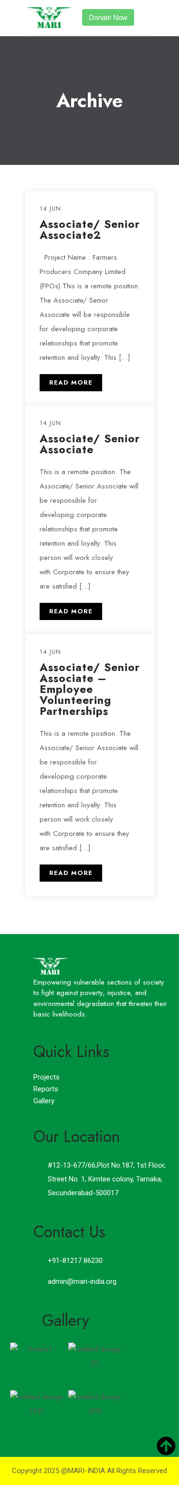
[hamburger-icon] (145, 18)
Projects (46, 1077)
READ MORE (71, 382)
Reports (45, 1089)
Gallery (43, 1101)
